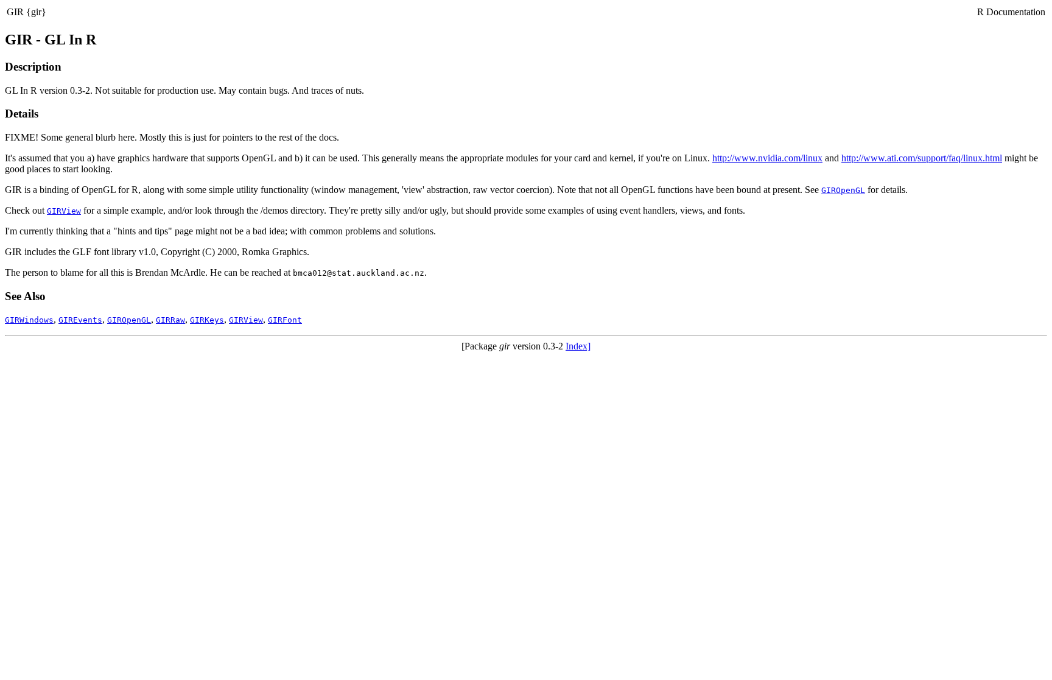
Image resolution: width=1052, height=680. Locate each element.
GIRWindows (29, 319)
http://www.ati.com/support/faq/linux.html (921, 158)
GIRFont (285, 319)
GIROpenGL (843, 190)
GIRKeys (207, 319)
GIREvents (80, 319)
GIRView (64, 211)
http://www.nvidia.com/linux (767, 158)
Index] (578, 346)
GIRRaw (170, 319)
